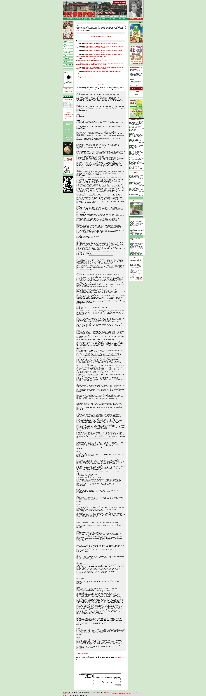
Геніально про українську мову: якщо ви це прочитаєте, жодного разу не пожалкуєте (136, 188)
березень (97, 43)
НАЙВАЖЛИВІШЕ (136, 67)
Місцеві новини (111, 18)
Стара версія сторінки (85, 77)
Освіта (66, 44)
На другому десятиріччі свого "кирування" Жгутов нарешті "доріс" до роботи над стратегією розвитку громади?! (136, 76)
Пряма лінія (68, 39)
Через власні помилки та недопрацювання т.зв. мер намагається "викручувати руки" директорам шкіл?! (135, 263)
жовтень (92, 47)
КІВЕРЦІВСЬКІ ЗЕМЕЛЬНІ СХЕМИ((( (135, 70)
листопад (98, 47)
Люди (66, 57)
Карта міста (68, 118)
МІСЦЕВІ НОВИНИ (137, 119)
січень (86, 43)
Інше (65, 61)
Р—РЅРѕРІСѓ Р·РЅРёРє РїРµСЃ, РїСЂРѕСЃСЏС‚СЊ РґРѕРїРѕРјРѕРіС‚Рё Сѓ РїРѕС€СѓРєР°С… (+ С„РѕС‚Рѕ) (136, 146)
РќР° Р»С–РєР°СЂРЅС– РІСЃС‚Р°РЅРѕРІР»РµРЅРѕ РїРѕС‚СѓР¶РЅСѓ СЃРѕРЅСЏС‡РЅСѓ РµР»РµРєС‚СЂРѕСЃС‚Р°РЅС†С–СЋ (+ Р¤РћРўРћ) (137, 154)
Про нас (66, 18)
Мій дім (66, 51)
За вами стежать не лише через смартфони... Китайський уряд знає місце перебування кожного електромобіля (135, 182)
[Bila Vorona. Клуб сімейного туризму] (68, 192)
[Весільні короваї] (136, 118)
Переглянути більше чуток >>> (138, 279)
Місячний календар (68, 114)
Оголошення (95, 18)
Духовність (67, 58)
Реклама (73, 18)
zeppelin (66, 695)
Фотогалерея (68, 60)
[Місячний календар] (68, 154)
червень (114, 43)
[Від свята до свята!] (68, 130)
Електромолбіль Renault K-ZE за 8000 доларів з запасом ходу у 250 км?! (136, 176)
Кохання (66, 54)
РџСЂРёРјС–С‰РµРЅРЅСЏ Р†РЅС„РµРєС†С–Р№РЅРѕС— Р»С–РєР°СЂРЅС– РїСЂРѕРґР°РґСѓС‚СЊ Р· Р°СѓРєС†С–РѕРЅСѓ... (136, 125)
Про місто (80, 18)
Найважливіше (123, 18)
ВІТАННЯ (67, 68)
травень (108, 43)
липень (120, 46)
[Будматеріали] (136, 64)
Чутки (103, 18)
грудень (104, 47)
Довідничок (68, 96)
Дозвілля (67, 52)
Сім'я (65, 55)
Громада (67, 42)
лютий (91, 43)
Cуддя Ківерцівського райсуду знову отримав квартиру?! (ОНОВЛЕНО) (136, 276)
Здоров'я (67, 45)
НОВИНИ (136, 172)
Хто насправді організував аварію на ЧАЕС (136, 193)
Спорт (66, 47)
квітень (103, 43)
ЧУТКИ (136, 257)
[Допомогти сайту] (125, 4)
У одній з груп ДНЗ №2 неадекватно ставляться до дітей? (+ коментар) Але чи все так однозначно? (136, 270)
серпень (79, 47)
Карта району (68, 116)
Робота (87, 18)
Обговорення (68, 64)
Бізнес (66, 41)
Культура (67, 48)
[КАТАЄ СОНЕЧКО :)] (136, 214)
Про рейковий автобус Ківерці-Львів (68, 111)
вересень (85, 47)
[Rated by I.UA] (139, 693)
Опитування (68, 65)
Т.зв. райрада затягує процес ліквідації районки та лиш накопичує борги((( (135, 83)
